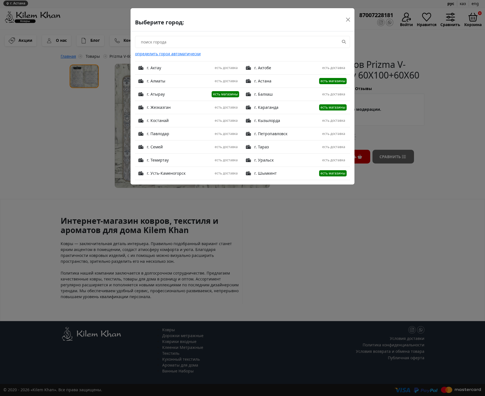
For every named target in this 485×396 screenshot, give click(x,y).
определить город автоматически (168, 53)
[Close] (348, 19)
